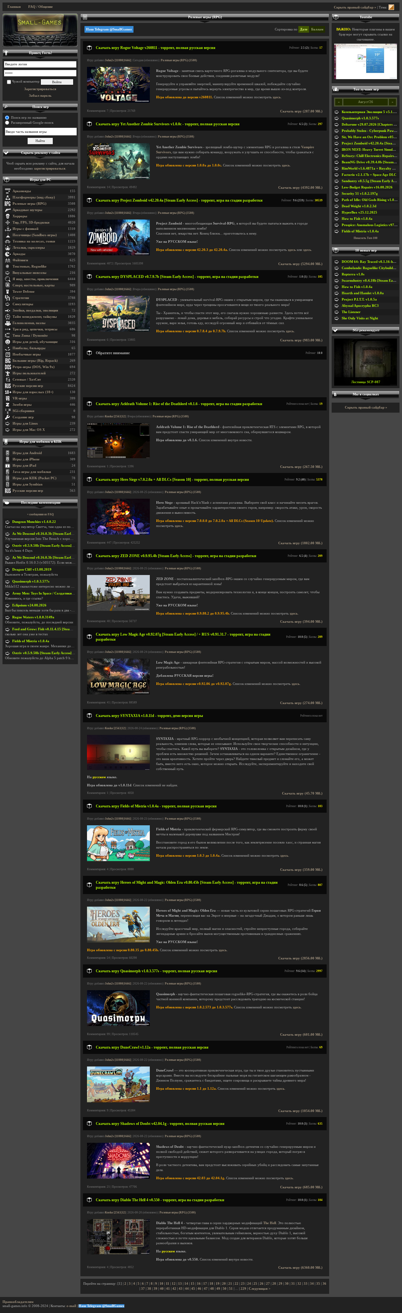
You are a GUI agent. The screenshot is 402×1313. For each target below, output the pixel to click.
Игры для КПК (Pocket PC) (35, 478)
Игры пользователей (29, 373)
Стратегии (21, 298)
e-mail (71, 1306)
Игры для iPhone (26, 459)
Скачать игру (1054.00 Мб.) (300, 1111)
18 (211, 1283)
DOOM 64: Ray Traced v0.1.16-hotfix (371, 261)
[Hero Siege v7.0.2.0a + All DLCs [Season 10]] (118, 533)
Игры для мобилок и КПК (40, 441)
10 (161, 1283)
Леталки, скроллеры (29, 247)
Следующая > (259, 1288)
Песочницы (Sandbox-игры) (35, 235)
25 (255, 1283)
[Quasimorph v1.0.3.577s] (118, 1025)
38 (149, 1288)
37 (143, 1288)
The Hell (269, 1223)
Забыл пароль (40, 95)
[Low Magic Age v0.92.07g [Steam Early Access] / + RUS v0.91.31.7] (118, 693)
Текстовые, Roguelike (29, 266)
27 (268, 1283)
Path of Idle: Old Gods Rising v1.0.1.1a (372, 200)
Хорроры (20, 216)
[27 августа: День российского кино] (40, 30)
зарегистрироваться (49, 168)
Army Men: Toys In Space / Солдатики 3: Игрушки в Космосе (60, 593)
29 (280, 1283)
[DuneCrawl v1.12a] (118, 1101)
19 (218, 1283)
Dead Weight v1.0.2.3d (359, 206)
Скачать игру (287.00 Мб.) (301, 111)
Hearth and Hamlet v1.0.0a (363, 293)
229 (243, 1288)
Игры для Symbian (27, 484)
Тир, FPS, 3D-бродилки (31, 222)
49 (218, 1288)
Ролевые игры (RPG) (29, 203)
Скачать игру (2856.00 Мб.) (300, 958)
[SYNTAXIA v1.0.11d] (118, 769)
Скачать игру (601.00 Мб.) (301, 1034)
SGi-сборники (23, 411)
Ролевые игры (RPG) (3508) (179, 60)
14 (186, 1283)
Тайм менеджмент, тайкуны (35, 316)
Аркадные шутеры (27, 210)
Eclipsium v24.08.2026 (29, 605)
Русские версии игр (28, 386)
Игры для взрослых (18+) (33, 392)
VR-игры (20, 398)
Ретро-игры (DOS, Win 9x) (34, 367)
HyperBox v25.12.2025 (359, 212)
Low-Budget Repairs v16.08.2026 (367, 187)
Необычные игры (27, 354)
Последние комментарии (40, 502)
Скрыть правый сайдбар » (355, 7)
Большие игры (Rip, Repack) (35, 360)
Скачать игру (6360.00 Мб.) (300, 1267)
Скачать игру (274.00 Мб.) (301, 703)
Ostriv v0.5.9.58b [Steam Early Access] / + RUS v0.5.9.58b (56, 545)
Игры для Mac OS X (29, 429)
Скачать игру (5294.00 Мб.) (300, 264)
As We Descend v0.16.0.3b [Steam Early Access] (48, 533)
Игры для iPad (24, 465)
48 (212, 1288)
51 (231, 1288)
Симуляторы (23, 304)
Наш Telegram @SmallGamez (109, 29)
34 (312, 1283)
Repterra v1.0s (353, 274)
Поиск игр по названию (28, 117)
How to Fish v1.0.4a (357, 218)
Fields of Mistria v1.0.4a (30, 641)
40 (162, 1288)
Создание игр (23, 417)
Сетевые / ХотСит (27, 379)
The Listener (351, 312)
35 (318, 1283)
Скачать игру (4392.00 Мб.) (300, 187)
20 (224, 1283)
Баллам (317, 29)
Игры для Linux (25, 423)
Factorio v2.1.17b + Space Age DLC (369, 174)
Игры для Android (27, 453)
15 (192, 1283)
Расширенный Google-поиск (32, 122)
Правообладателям (18, 1302)
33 (305, 1283)
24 (249, 1283)
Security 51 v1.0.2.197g (360, 193)
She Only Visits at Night (360, 318)
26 (261, 1283)
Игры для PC (40, 180)
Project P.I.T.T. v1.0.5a (359, 299)
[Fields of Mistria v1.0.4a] (118, 860)
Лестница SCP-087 (365, 382)
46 (199, 1288)
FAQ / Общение (40, 6)
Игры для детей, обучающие (35, 342)
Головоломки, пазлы (29, 323)
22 (236, 1283)
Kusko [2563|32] (115, 416)
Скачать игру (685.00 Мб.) (301, 1187)
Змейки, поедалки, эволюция (35, 310)
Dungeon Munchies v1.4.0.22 (34, 522)
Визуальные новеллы (29, 272)
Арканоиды (22, 191)
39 (155, 1288)
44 (187, 1288)
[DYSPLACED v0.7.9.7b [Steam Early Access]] (118, 330)
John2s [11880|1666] (118, 60)
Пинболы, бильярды (29, 348)
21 (230, 1283)
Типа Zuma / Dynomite (30, 335)
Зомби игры (22, 404)
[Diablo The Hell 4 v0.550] (118, 1253)
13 (180, 1283)
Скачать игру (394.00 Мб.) (301, 621)
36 (324, 1283)
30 (287, 1283)
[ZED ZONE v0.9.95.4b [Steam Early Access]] (118, 609)
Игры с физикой (25, 229)
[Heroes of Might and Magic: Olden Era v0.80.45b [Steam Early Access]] (118, 941)
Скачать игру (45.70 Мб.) (302, 793)
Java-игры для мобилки (32, 472)
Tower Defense (24, 291)
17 (205, 1283)
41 (168, 1288)
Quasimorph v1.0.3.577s (30, 581)
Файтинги (20, 260)
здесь (277, 97)
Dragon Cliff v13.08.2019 (32, 569)
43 (180, 1288)
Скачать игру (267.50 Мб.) (301, 467)
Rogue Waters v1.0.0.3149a (33, 617)
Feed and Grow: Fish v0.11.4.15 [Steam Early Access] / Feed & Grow (64, 629)
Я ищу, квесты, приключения (35, 279)
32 (299, 1283)
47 (206, 1288)
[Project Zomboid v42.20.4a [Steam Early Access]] (118, 254)
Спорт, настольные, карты (34, 285)
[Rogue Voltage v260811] (118, 101)
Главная (14, 6)
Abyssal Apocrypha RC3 (360, 305)
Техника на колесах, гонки (34, 241)
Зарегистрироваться (40, 89)
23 (243, 1283)
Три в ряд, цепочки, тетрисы (35, 329)
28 (274, 1283)
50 (224, 1288)
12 (174, 1283)
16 (199, 1283)
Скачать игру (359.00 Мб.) (301, 869)
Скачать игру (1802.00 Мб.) (300, 543)
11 (167, 1283)
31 (293, 1283)
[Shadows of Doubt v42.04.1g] (118, 1177)
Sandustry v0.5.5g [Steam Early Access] (372, 181)
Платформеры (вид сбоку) (34, 197)
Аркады (19, 254)
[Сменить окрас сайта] (391, 7)
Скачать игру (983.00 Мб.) (301, 340)
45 (193, 1288)
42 (174, 1288)
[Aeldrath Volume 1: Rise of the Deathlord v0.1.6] (118, 457)
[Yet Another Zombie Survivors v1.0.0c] (118, 178)
